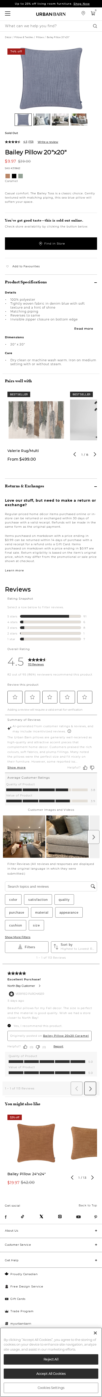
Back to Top (88, 1205)
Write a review (48, 142)
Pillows (40, 37)
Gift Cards (18, 1299)
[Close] (95, 1333)
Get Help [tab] (11, 1260)
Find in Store (54, 243)
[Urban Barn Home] (51, 14)
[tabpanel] (36, 429)
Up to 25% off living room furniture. (52, 3)
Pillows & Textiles (23, 37)
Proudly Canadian (24, 1274)
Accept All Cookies (51, 1373)
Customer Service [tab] (18, 1244)
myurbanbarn (20, 1323)
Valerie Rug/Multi (23, 451)
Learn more (14, 570)
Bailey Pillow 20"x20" (36, 152)
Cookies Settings (51, 1388)
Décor (8, 37)
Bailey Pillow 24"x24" (26, 1174)
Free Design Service (26, 1286)
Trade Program (22, 1311)
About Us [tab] (11, 1230)
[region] (51, 1362)
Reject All (51, 1359)
